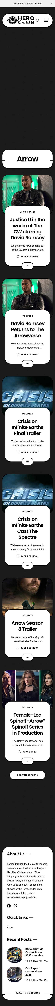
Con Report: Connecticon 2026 (33, 971)
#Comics (27, 316)
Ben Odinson (31, 256)
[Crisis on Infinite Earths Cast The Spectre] (27, 494)
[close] (51, 3)
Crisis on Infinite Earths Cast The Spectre (27, 528)
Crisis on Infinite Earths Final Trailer (27, 427)
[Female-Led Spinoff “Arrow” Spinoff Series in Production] (27, 690)
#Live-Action (27, 212)
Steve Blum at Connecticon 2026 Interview (34, 952)
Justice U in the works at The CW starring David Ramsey (27, 228)
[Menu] (46, 20)
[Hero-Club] (21, 20)
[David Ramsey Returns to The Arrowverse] (27, 299)
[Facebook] (9, 906)
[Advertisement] (27, 54)
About (10, 927)
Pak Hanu (31, 752)
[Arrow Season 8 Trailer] (27, 598)
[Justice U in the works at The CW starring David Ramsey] (27, 195)
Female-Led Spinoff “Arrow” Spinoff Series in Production (27, 723)
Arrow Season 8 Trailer (27, 626)
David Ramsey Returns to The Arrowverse (27, 329)
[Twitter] (15, 906)
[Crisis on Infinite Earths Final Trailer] (27, 396)
